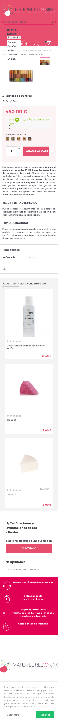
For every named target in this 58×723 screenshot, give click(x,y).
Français (11, 42)
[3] (14, 341)
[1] (8, 341)
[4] (17, 341)
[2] (11, 341)
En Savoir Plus (9, 101)
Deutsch (12, 54)
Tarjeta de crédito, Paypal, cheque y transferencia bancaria (33, 613)
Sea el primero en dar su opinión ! (23, 569)
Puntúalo (29, 548)
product (11, 420)
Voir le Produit (40, 355)
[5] (20, 341)
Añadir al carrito (37, 151)
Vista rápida (18, 355)
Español (11, 46)
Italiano (11, 50)
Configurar (14, 714)
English (11, 59)
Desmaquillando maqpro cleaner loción (26, 347)
